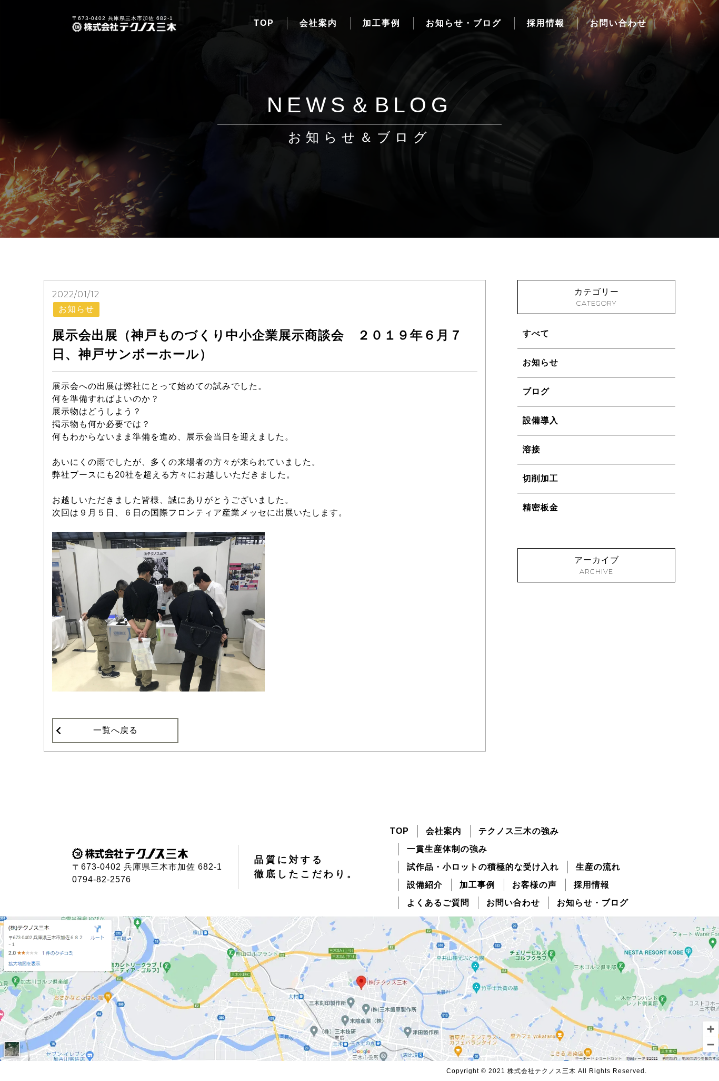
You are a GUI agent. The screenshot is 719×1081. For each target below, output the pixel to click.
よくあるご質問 (438, 902)
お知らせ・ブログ (464, 22)
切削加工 (540, 478)
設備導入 (540, 420)
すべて (536, 333)
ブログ (536, 391)
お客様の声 (534, 884)
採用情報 (546, 22)
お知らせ (540, 362)
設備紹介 (425, 884)
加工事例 (382, 22)
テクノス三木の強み (518, 830)
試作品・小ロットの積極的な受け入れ (483, 866)
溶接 (532, 449)
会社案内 (318, 22)
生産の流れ (598, 866)
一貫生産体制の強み (447, 848)
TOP (264, 22)
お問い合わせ (618, 22)
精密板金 (540, 507)
